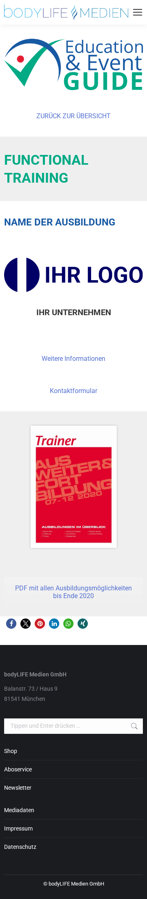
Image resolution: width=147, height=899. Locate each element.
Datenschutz (20, 847)
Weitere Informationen (73, 358)
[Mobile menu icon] (137, 12)
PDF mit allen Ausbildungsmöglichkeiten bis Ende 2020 (73, 592)
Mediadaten (19, 810)
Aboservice (18, 769)
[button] (11, 623)
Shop (10, 751)
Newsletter (17, 787)
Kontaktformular (73, 391)
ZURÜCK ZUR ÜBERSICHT (73, 116)
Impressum (18, 828)
